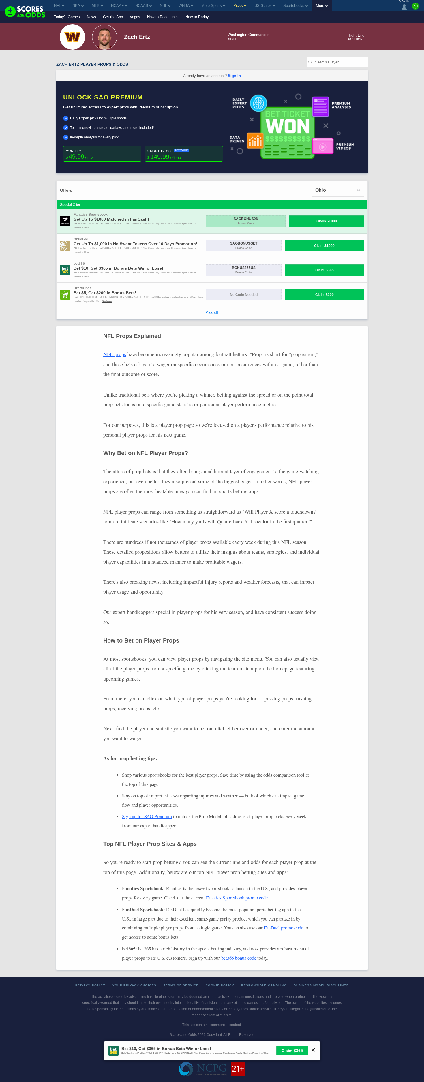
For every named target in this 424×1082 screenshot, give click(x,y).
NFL (57, 5)
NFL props (114, 354)
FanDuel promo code (283, 927)
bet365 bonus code (238, 958)
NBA (76, 5)
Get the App (113, 17)
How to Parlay (197, 17)
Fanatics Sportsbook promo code (237, 897)
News (91, 17)
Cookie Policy (220, 985)
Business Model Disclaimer (321, 985)
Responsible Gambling (264, 985)
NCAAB (141, 5)
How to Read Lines (163, 17)
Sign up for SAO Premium (147, 816)
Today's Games (67, 17)
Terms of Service (181, 985)
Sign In (234, 76)
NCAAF (117, 5)
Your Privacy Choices (134, 985)
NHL (163, 5)
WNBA (184, 5)
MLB (96, 5)
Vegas (135, 17)
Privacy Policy (90, 985)
